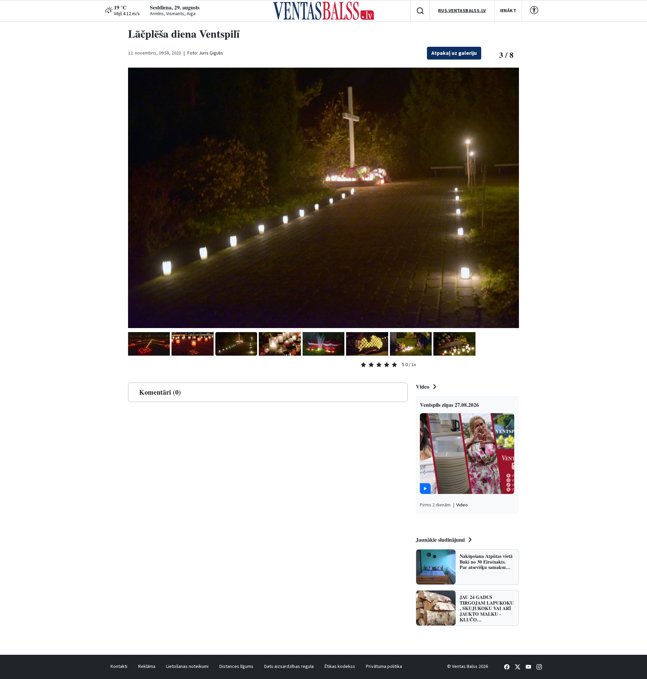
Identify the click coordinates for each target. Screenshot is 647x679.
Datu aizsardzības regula (289, 666)
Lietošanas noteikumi (187, 666)
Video (422, 386)
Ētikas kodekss (340, 666)
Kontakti (119, 666)
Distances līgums (236, 666)
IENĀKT (508, 10)
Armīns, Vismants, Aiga (172, 13)
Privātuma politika (384, 666)
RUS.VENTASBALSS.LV (462, 10)
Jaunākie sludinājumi (440, 539)
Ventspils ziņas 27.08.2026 (449, 404)
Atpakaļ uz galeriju (454, 53)
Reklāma (146, 666)
